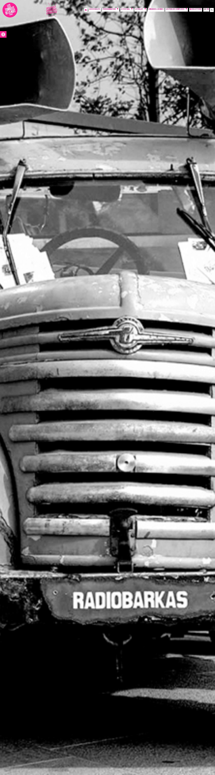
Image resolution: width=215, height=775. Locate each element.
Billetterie (196, 9)
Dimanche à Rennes (156, 9)
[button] (3, 34)
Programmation (109, 9)
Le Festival (125, 9)
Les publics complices (175, 9)
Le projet (139, 9)
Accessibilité (94, 9)
